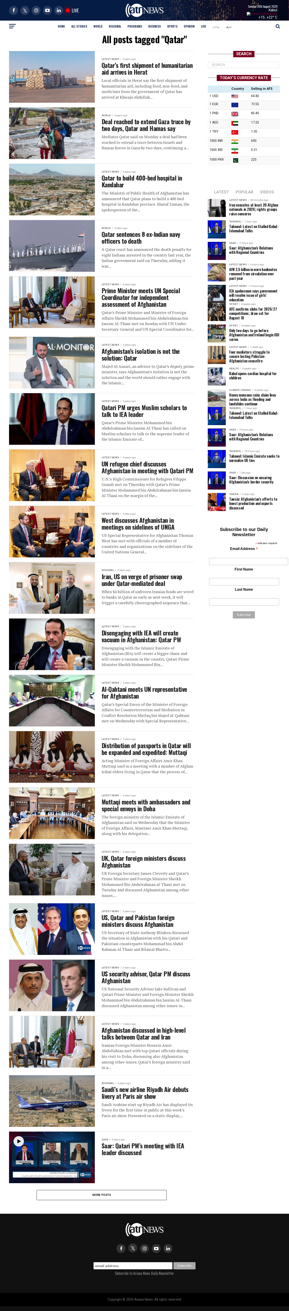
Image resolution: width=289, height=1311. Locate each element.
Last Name (244, 589)
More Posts (101, 1195)
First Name (244, 569)
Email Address (244, 549)
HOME (61, 26)
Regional (115, 26)
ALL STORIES (79, 26)
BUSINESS (154, 26)
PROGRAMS (135, 26)
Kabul (272, 10)
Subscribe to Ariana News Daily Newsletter (144, 1273)
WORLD (98, 26)
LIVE (203, 26)
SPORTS (172, 26)
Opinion (189, 26)
